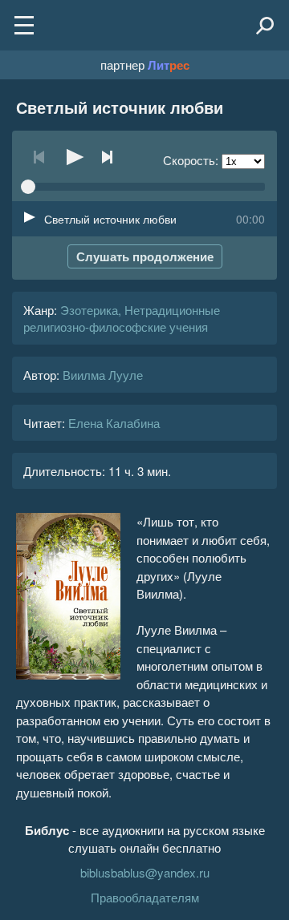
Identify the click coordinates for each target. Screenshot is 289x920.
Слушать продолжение (145, 256)
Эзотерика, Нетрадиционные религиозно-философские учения (121, 318)
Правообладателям (145, 897)
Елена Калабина (114, 422)
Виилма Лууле (103, 374)
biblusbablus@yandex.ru (145, 872)
